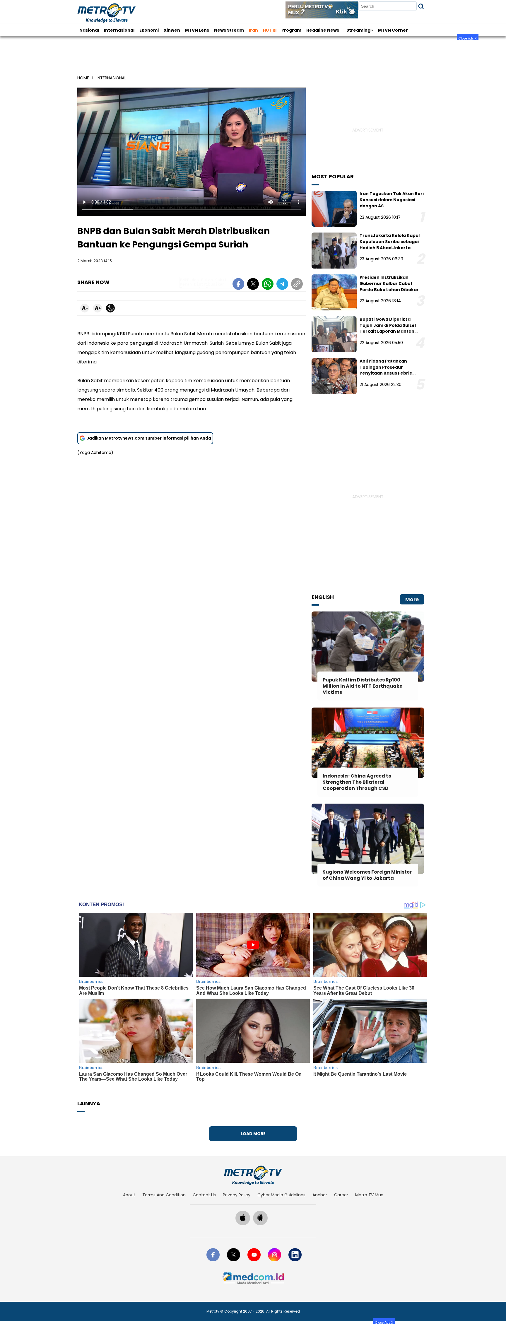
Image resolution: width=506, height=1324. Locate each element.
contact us (204, 1195)
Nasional (89, 30)
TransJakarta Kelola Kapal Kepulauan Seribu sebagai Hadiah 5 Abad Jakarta (390, 242)
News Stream (229, 30)
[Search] (421, 6)
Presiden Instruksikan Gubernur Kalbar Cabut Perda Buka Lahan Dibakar (389, 283)
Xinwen (172, 30)
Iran (253, 30)
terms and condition (164, 1195)
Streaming (358, 30)
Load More (253, 1134)
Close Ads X (468, 38)
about (129, 1195)
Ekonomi (149, 30)
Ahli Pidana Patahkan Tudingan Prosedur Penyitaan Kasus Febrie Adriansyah (386, 370)
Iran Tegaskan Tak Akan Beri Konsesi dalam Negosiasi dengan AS (392, 200)
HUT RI (269, 30)
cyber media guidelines (281, 1195)
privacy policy (236, 1195)
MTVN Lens (197, 30)
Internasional (119, 30)
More (412, 599)
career (341, 1195)
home (83, 78)
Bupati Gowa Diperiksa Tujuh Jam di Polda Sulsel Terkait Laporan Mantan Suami (388, 328)
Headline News (322, 30)
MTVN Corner (393, 30)
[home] (253, 1175)
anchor (319, 1195)
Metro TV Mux (369, 1195)
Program (291, 30)
